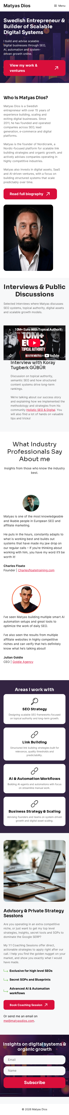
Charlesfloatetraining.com (36, 570)
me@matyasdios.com (19, 1021)
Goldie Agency (23, 662)
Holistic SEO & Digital (40, 410)
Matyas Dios (17, 5)
